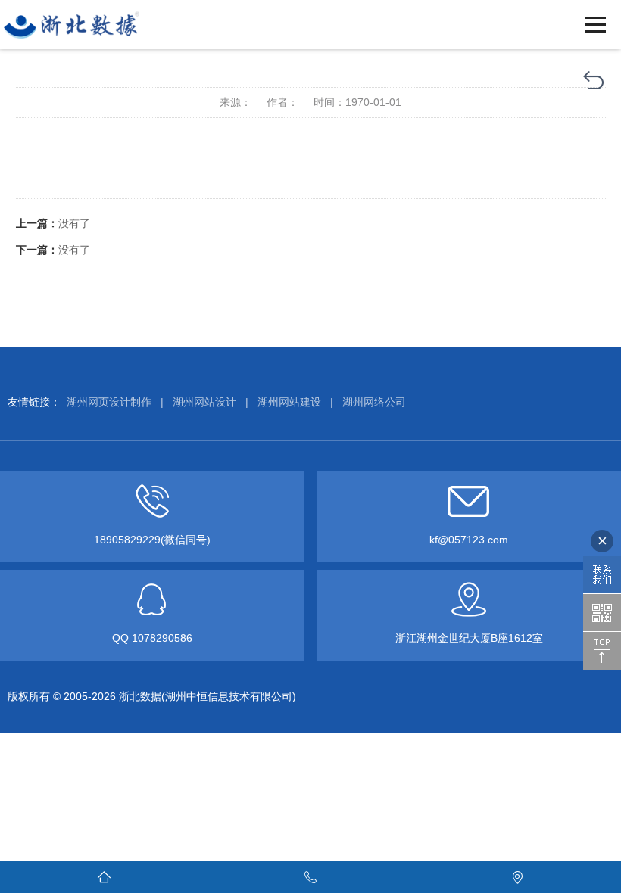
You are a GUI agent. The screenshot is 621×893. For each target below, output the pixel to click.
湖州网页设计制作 (109, 402)
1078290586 (162, 638)
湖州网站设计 (204, 402)
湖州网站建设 (289, 402)
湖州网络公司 (374, 402)
